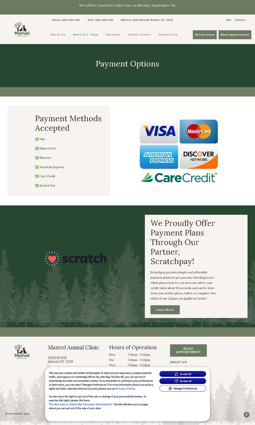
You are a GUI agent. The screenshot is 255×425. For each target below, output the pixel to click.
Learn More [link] (165, 309)
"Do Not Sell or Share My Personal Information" (81, 404)
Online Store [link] (205, 34)
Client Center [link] (139, 34)
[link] (24, 29)
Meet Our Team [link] (86, 34)
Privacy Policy (125, 388)
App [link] (228, 20)
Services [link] (113, 34)
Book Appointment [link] (234, 34)
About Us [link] (178, 362)
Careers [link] (240, 20)
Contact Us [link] (168, 34)
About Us (58, 34)
